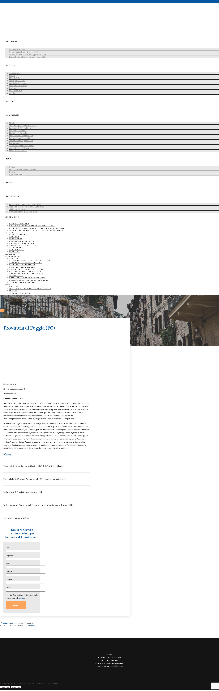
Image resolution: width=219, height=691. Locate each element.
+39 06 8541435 (111, 660)
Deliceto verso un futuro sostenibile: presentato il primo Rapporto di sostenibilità (38, 505)
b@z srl (31, 683)
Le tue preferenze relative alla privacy (47, 683)
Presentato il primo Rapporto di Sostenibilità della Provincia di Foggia (33, 466)
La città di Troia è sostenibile (16, 518)
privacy (22, 598)
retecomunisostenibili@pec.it (111, 666)
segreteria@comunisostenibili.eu (112, 663)
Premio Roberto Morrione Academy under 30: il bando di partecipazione (34, 479)
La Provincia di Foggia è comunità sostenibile (23, 492)
